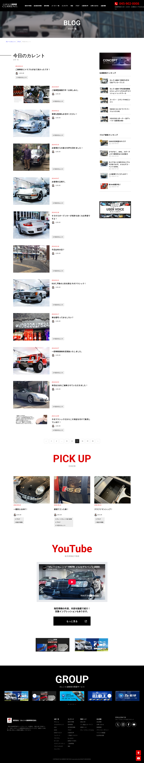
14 (82, 441)
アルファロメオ (58, 746)
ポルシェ (56, 722)
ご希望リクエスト (73, 735)
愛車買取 (70, 724)
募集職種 (99, 727)
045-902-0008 (129, 3)
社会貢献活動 (100, 735)
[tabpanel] (72, 696)
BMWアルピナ (58, 733)
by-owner (70, 738)
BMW (55, 730)
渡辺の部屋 (19, 522)
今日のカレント (22, 77)
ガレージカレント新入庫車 (64, 519)
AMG (55, 727)
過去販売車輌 (71, 727)
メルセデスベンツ (59, 724)
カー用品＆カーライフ (86, 724)
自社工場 (82, 722)
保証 (69, 746)
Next (109, 696)
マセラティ (57, 738)
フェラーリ (57, 735)
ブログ (19, 41)
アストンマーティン (59, 743)
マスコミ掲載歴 (101, 733)
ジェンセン (57, 749)
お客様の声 (71, 733)
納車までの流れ (72, 741)
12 (72, 441)
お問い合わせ (100, 724)
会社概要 (99, 722)
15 (87, 441)
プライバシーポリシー (103, 730)
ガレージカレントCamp (87, 730)
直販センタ (83, 727)
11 (67, 441)
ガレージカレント (11, 41)
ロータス (56, 741)
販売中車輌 (71, 722)
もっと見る (72, 621)
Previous (35, 696)
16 (92, 441)
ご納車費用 (71, 743)
